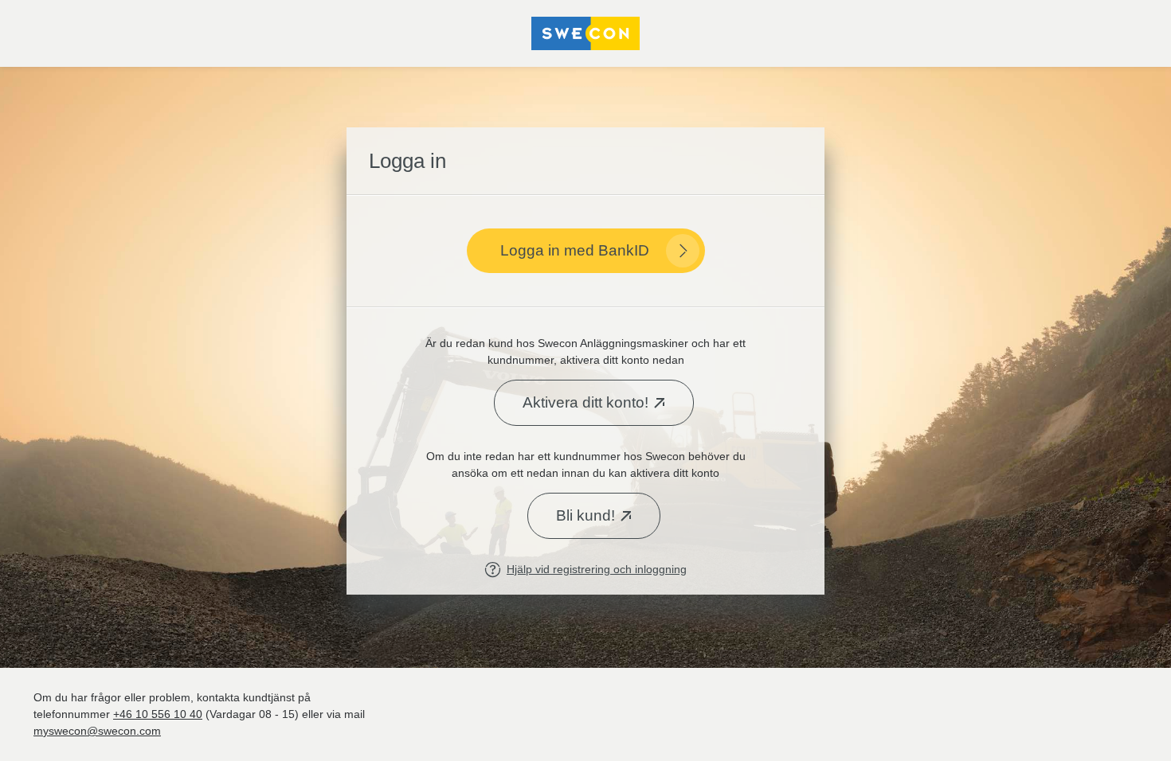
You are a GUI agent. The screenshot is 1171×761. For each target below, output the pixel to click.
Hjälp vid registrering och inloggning (597, 569)
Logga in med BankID (574, 250)
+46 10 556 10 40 (157, 714)
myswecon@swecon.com (97, 730)
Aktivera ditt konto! (585, 402)
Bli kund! (585, 515)
